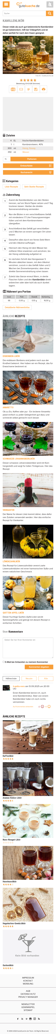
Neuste (29, 678)
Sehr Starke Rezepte (34, 186)
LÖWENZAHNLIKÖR (11, 561)
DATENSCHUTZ (28, 994)
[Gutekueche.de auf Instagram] (30, 1019)
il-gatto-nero (19, 686)
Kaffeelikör (8, 756)
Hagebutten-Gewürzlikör (14, 923)
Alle (46, 678)
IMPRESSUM (28, 978)
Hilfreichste (11, 678)
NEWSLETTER (28, 1004)
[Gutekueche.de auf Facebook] (17, 1019)
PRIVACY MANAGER (28, 997)
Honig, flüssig (28, 148)
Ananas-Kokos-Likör (12, 798)
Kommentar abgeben (39, 667)
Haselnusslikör (10, 881)
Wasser (25, 152)
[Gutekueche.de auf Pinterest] (26, 1019)
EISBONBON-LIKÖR (11, 356)
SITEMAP (28, 1010)
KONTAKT (28, 981)
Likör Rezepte (11, 186)
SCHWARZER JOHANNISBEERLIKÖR (19, 458)
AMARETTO (8, 407)
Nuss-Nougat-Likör (12, 839)
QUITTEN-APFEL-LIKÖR (13, 612)
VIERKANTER (8, 510)
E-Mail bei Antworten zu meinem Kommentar (26, 662)
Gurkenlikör (8, 965)
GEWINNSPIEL (28, 1007)
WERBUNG (28, 984)
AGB (28, 991)
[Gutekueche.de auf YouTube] (22, 1019)
